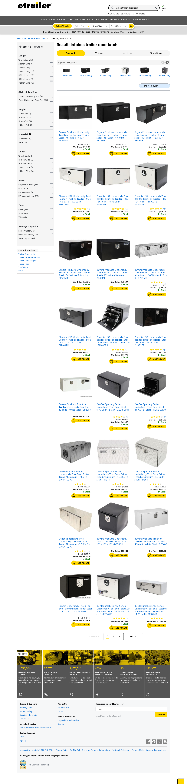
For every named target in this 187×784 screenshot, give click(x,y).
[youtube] (165, 741)
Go (131, 26)
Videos (99, 53)
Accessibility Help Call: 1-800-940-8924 (36, 750)
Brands (126, 19)
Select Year (80, 26)
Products (70, 53)
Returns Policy (26, 711)
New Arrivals (141, 19)
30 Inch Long (145, 75)
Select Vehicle (62, 26)
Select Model (116, 26)
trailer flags (23, 264)
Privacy (98, 716)
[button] (163, 62)
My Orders (139, 14)
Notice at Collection (120, 750)
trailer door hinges (27, 260)
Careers (61, 711)
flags (20, 270)
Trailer (73, 19)
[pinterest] (154, 741)
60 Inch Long (105, 75)
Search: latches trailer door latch (31, 38)
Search (61, 724)
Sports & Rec (57, 19)
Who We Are (63, 707)
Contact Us (24, 718)
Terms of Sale (138, 750)
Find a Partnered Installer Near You (35, 727)
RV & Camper (100, 19)
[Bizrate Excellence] (23, 765)
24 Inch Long (125, 75)
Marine (114, 19)
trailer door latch (26, 254)
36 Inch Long (86, 75)
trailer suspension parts (29, 257)
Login (22, 736)
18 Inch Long (164, 75)
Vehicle (85, 19)
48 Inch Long (66, 75)
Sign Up (23, 740)
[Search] (112, 8)
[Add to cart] (73, 153)
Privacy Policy (62, 750)
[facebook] (148, 741)
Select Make (98, 26)
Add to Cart (83, 153)
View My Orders (27, 707)
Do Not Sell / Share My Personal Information (90, 750)
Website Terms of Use (156, 750)
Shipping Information (29, 715)
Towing (42, 19)
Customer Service (119, 14)
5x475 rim (23, 267)
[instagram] (159, 741)
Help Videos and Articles (68, 720)
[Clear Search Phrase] (155, 7)
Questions (156, 53)
